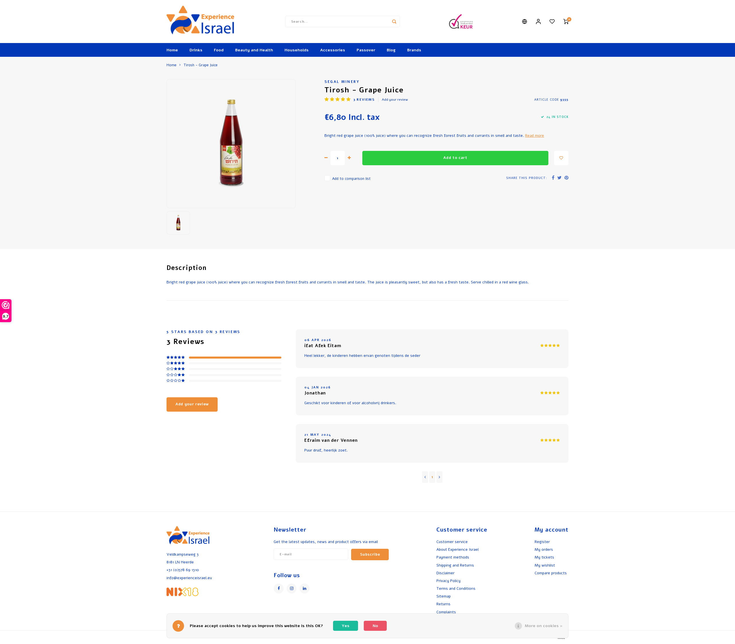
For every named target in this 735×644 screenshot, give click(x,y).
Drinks (195, 50)
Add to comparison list (351, 178)
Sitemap (443, 596)
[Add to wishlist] (561, 158)
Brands (414, 50)
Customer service (452, 541)
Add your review (395, 99)
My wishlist (545, 565)
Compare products (551, 573)
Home (172, 50)
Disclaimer (445, 573)
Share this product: (526, 178)
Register (542, 541)
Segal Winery (341, 81)
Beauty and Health (254, 50)
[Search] (394, 21)
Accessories (332, 50)
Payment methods (452, 557)
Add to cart (455, 157)
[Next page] (439, 477)
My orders (544, 549)
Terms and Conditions (455, 588)
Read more (534, 135)
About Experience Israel (457, 549)
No (375, 626)
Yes (345, 626)
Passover (366, 50)
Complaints (446, 612)
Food (219, 50)
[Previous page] (425, 477)
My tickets (544, 557)
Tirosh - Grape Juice (200, 65)
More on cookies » (543, 626)
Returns (443, 604)
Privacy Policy (448, 580)
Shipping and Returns (455, 565)
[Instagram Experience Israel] (292, 588)
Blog (391, 50)
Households (297, 50)
